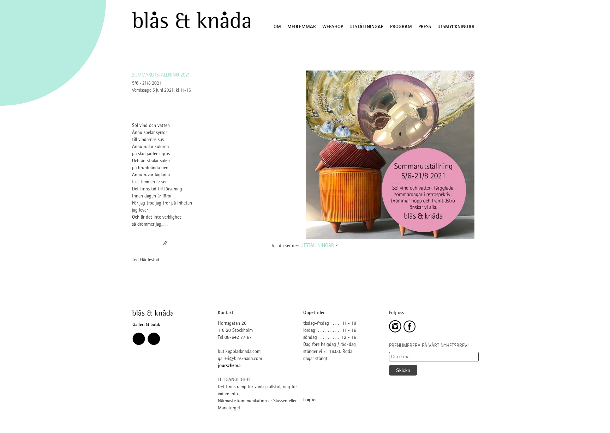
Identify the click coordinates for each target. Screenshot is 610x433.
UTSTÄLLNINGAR (366, 27)
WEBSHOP (332, 27)
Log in (309, 400)
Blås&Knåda (191, 20)
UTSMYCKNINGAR (455, 27)
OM (277, 27)
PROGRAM (401, 27)
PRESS (424, 27)
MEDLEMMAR (301, 27)
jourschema (229, 366)
